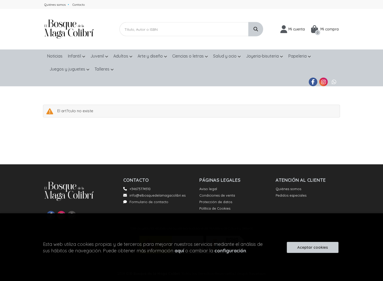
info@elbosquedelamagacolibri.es (157, 195)
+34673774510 (140, 189)
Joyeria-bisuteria (263, 56)
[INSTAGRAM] (323, 82)
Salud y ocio (225, 56)
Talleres (102, 69)
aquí (179, 251)
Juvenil (97, 56)
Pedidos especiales (291, 195)
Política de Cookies (214, 208)
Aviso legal (208, 189)
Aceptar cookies (312, 247)
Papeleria (298, 56)
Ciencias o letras (188, 56)
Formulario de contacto (148, 202)
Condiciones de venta (217, 195)
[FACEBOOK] (313, 82)
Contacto (78, 5)
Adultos (121, 56)
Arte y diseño (151, 56)
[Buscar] (255, 29)
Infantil (75, 56)
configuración (230, 251)
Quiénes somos (55, 5)
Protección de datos (215, 202)
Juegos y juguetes (68, 69)
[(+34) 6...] (334, 82)
